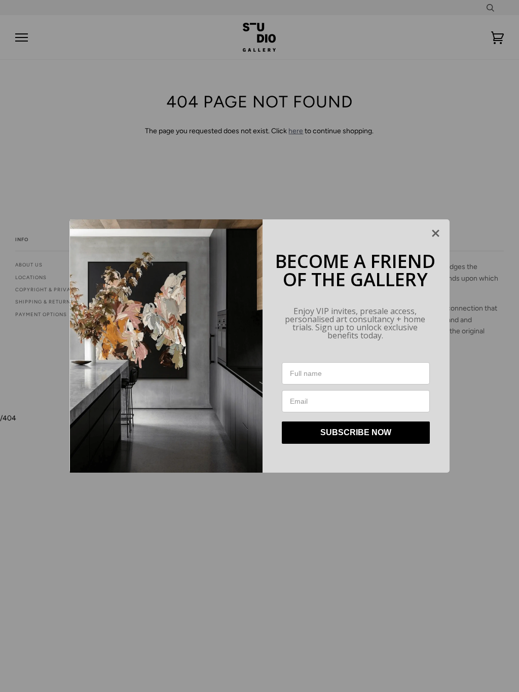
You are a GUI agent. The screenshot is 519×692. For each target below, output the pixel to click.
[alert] (259, 346)
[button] (435, 233)
